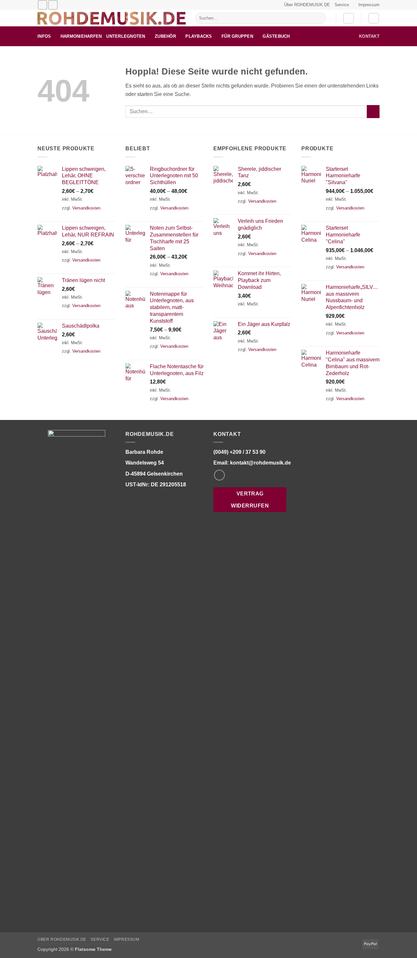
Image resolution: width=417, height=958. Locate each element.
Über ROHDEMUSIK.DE (307, 4)
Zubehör (165, 36)
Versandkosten (86, 208)
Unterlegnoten (125, 36)
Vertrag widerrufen (250, 499)
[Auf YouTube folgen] (53, 4)
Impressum (369, 4)
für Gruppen (237, 36)
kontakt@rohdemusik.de (260, 463)
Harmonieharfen (81, 36)
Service (342, 4)
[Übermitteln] (319, 18)
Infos (44, 36)
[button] (348, 18)
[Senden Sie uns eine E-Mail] (42, 4)
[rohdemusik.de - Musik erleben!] (111, 18)
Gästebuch (276, 36)
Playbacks (198, 36)
